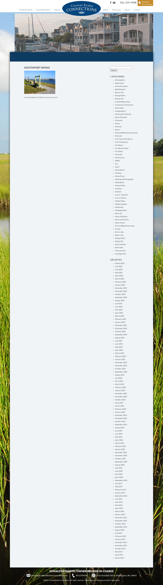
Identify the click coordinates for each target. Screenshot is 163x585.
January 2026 (120, 285)
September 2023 (121, 372)
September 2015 (121, 527)
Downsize (118, 120)
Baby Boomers (120, 89)
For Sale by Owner (122, 148)
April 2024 (119, 350)
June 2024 (119, 344)
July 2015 (118, 533)
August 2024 (119, 338)
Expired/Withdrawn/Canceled (126, 133)
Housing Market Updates (124, 179)
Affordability (120, 80)
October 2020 (120, 459)
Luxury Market (120, 198)
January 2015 (120, 539)
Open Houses (120, 223)
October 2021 (120, 421)
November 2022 (121, 397)
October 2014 (120, 549)
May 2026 (118, 273)
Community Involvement (124, 105)
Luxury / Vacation (121, 195)
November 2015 (121, 521)
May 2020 (118, 474)
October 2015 (120, 524)
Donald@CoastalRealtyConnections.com (49, 575)
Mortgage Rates (120, 210)
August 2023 (119, 375)
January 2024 (120, 359)
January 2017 (120, 493)
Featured (118, 136)
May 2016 (118, 505)
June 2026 (119, 269)
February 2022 (120, 409)
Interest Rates (120, 185)
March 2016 (119, 511)
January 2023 (120, 390)
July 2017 (118, 483)
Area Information (43, 10)
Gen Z (117, 167)
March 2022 (119, 406)
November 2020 (121, 456)
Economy (118, 127)
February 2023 (120, 387)
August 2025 (119, 300)
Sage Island (115, 580)
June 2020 (119, 471)
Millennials (119, 207)
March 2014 (119, 558)
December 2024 (121, 325)
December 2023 (121, 362)
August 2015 (119, 530)
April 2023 (119, 381)
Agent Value (119, 83)
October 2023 (120, 369)
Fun (116, 164)
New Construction (122, 220)
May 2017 (118, 487)
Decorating (119, 108)
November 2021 (121, 418)
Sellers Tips (119, 235)
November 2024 (121, 328)
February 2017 (120, 490)
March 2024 (119, 353)
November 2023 (121, 366)
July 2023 (118, 378)
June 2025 (119, 307)
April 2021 (119, 440)
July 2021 (118, 431)
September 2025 (121, 297)
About (127, 10)
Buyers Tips (119, 92)
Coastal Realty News (122, 102)
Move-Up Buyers (121, 216)
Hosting (99, 580)
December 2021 (121, 415)
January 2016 (120, 514)
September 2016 (121, 496)
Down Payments (121, 117)
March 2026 (119, 279)
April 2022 (119, 403)
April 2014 (119, 555)
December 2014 (121, 542)
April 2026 (119, 276)
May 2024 (118, 347)
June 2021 (119, 434)
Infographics (119, 182)
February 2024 (120, 356)
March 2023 (119, 384)
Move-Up (118, 213)
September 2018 (121, 480)
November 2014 (121, 545)
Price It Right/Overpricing (124, 226)
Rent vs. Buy (119, 232)
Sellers (106, 10)
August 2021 (119, 428)
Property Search (25, 10)
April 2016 (119, 508)
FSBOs (117, 161)
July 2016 (118, 499)
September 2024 (121, 335)
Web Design (89, 580)
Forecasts (118, 154)
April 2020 (119, 477)
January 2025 (120, 322)
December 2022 (121, 393)
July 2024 (118, 341)
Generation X (120, 170)
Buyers (57, 10)
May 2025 (118, 310)
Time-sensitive (120, 251)
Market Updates (121, 204)
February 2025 (120, 319)
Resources (117, 10)
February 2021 (120, 446)
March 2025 (119, 316)
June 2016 (119, 502)
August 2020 (119, 465)
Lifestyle (118, 192)
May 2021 (118, 437)
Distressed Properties (123, 114)
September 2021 (121, 425)
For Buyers (119, 145)
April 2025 (119, 313)
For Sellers (119, 151)
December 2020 (121, 452)
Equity (117, 130)
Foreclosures (120, 158)
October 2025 (120, 294)
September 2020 (121, 462)
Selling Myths (120, 238)
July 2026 (118, 266)
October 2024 (120, 331)
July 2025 (118, 304)
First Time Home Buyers (124, 139)
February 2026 (120, 282)
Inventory (118, 189)
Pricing (117, 229)
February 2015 (120, 536)
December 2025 (121, 288)
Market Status (120, 201)
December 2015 (121, 518)
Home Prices (119, 176)
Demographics (120, 111)
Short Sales (119, 247)
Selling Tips (119, 241)
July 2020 (118, 468)
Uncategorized (120, 254)
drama (117, 123)
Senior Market (120, 244)
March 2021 (119, 443)
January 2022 (120, 412)
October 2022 (120, 400)
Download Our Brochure (147, 3)
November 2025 (121, 291)
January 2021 (120, 449)
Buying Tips (119, 99)
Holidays (118, 173)
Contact (137, 10)
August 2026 (119, 263)
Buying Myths (120, 96)
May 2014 (118, 552)
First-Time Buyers (121, 142)
